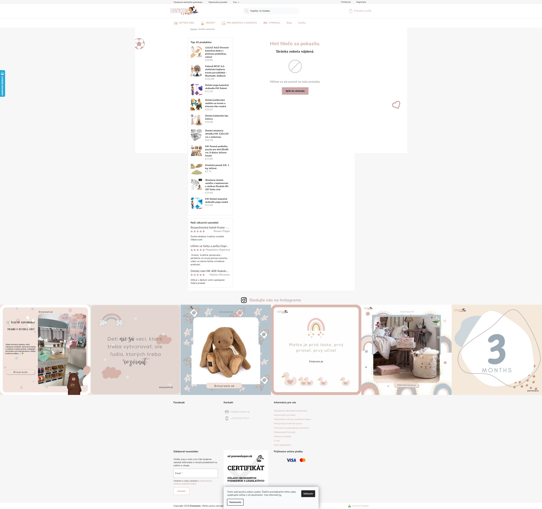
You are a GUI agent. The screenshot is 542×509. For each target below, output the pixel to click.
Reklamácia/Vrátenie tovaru (288, 423)
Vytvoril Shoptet (360, 505)
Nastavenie (235, 502)
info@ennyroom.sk (240, 411)
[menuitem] (184, 22)
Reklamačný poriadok (218, 2)
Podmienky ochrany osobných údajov (292, 419)
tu (280, 495)
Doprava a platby (282, 436)
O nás (277, 440)
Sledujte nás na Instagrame (275, 300)
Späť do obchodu (295, 91)
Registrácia (361, 2)
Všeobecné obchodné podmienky (187, 2)
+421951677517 (240, 418)
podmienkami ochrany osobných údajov (192, 482)
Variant (181, 491)
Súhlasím (308, 493)
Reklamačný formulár (285, 432)
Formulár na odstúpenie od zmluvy (291, 428)
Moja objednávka (282, 445)
